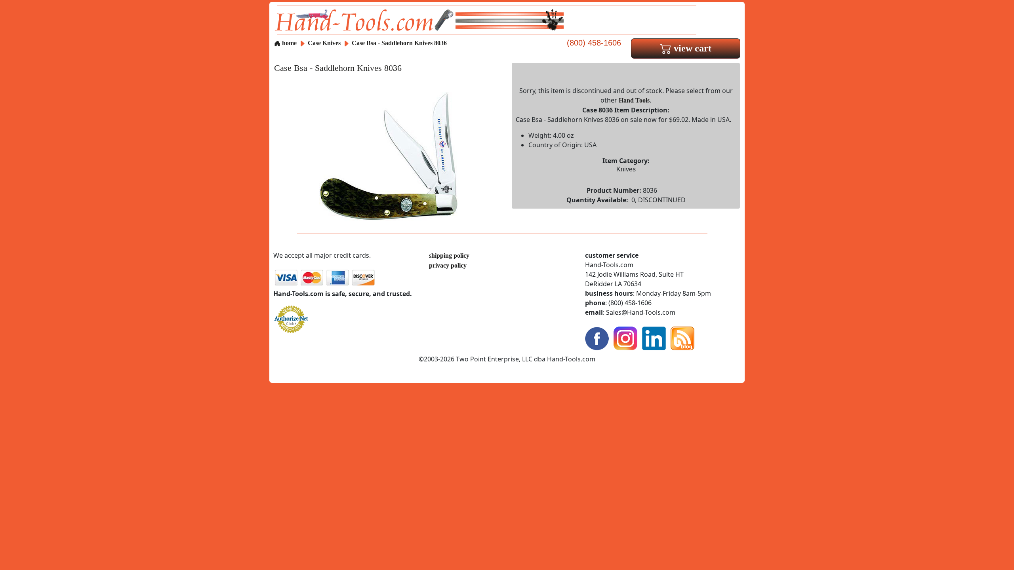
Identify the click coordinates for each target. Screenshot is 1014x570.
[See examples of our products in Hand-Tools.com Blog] (682, 337)
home (288, 43)
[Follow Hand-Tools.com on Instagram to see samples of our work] (625, 337)
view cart (691, 48)
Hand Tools (634, 100)
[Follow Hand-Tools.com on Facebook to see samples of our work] (597, 337)
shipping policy (449, 255)
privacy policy (448, 265)
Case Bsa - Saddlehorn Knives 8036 (399, 43)
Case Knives (324, 43)
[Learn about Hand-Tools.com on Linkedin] (654, 337)
